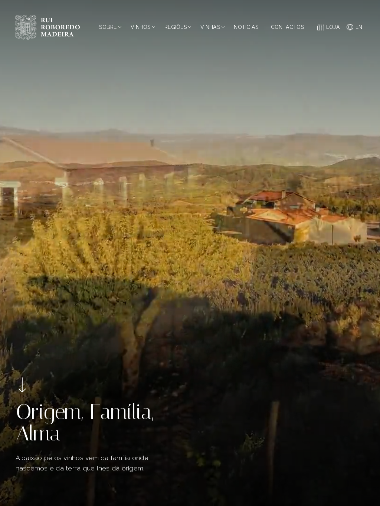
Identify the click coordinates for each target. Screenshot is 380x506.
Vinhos (141, 27)
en (359, 27)
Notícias (246, 27)
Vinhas (210, 27)
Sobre (108, 27)
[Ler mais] (22, 385)
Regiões (175, 27)
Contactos (287, 27)
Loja (333, 27)
